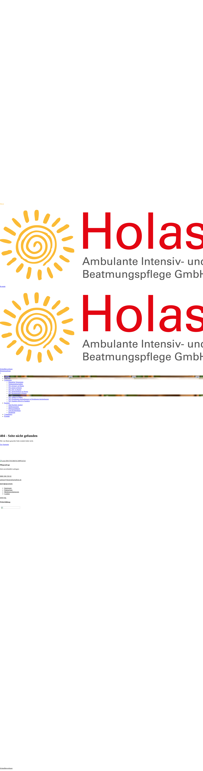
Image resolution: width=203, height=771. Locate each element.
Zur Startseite (4, 444)
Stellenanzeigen (13, 407)
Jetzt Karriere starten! (15, 405)
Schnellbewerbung (6, 369)
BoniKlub (11, 412)
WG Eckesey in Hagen (16, 386)
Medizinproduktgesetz (11, 492)
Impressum (8, 488)
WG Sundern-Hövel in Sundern (19, 401)
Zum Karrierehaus (14, 410)
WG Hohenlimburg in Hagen (18, 391)
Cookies (7, 494)
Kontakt (7, 416)
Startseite (7, 376)
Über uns (7, 378)
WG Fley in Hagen (14, 390)
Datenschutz (8, 490)
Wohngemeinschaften (15, 384)
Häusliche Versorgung (15, 382)
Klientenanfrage (5, 371)
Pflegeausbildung (14, 409)
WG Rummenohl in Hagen (17, 393)
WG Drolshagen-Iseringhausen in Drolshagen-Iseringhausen (28, 399)
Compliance (8, 414)
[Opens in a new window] (10, 508)
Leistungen (8, 380)
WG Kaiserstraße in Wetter (17, 395)
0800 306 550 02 (5, 476)
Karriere (7, 403)
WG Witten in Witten (15, 397)
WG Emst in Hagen (15, 388)
